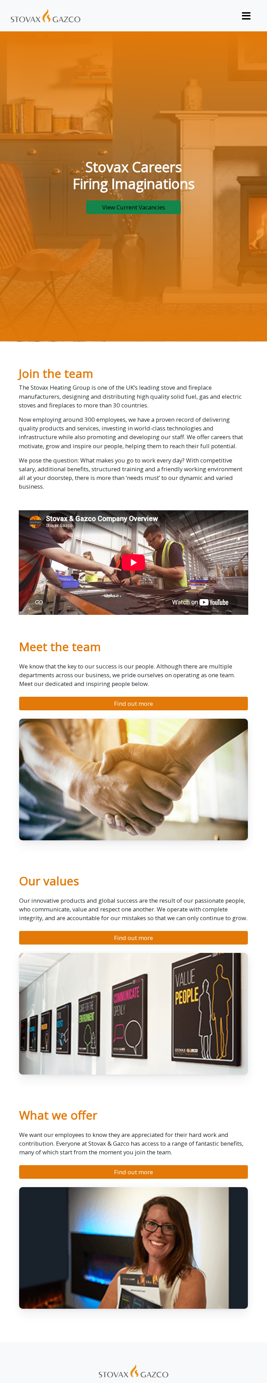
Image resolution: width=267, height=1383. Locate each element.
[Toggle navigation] (246, 15)
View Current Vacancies (133, 207)
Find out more (133, 704)
